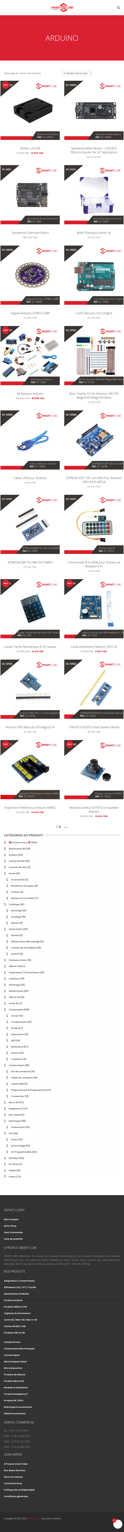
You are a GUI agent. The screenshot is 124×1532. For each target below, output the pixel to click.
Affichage (14, 984)
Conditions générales (16, 1496)
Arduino (13, 854)
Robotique (15, 1121)
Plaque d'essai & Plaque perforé (28, 1090)
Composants (16, 1009)
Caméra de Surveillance (24, 947)
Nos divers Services (14, 1470)
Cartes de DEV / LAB (15, 1326)
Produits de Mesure (14, 1374)
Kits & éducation (13, 1368)
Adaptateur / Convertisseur (24, 972)
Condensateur (19, 1021)
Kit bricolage (18, 1145)
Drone (12, 873)
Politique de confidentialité (19, 1489)
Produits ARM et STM (15, 1306)
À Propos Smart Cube (16, 1463)
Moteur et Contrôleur (23, 898)
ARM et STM (15, 966)
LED (13, 1040)
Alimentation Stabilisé (16, 1293)
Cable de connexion (22, 1077)
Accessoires (18, 879)
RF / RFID (13, 1164)
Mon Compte (11, 1219)
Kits (11, 1133)
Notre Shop (10, 1225)
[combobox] (77, 73)
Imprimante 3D (17, 848)
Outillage (14, 904)
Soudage (16, 916)
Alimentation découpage (25, 941)
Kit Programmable (21, 1151)
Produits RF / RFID (13, 1400)
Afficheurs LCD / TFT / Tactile (20, 1287)
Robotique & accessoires (18, 1407)
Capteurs (14, 978)
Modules (13, 1158)
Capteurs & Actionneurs (17, 1313)
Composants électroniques (19, 1348)
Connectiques (16, 1065)
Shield (12, 1170)
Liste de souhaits (13, 1238)
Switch (15, 1052)
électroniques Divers (15, 1361)
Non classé (15, 1114)
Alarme (15, 935)
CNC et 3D (14, 997)
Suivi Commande (13, 1232)
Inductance (17, 1034)
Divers (14, 1139)
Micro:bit (14, 1102)
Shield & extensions (15, 1413)
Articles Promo (19, 842)
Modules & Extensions (16, 1387)
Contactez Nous (13, 1483)
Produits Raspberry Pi (16, 1394)
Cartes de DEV (16, 861)
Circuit (15, 1015)
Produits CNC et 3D (14, 1332)
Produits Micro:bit (14, 1381)
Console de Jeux (18, 867)
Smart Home (16, 929)
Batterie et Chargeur (22, 885)
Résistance (17, 1046)
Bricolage (16, 910)
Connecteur (17, 1096)
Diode (14, 1028)
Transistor (17, 1059)
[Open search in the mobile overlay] (118, 7)
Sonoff (15, 953)
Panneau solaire (18, 960)
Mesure (15, 922)
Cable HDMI (17, 1083)
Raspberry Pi (16, 1108)
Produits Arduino (13, 1300)
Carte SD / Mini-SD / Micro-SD (20, 1319)
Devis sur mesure (13, 1476)
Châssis (15, 892)
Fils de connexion (20, 1071)
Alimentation (16, 991)
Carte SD (14, 1003)
